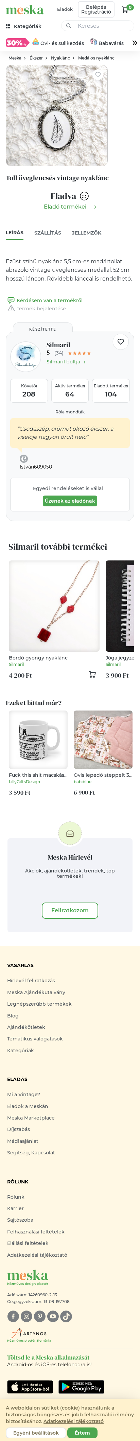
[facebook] (13, 1316)
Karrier (15, 1208)
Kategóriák (20, 1051)
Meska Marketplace (31, 1118)
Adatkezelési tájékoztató (37, 1255)
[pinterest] (40, 1316)
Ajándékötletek (26, 1027)
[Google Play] (30, 1387)
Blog (13, 1016)
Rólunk (15, 1197)
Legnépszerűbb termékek (39, 1004)
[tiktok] (66, 1316)
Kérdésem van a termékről (50, 300)
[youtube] (53, 1316)
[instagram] (26, 1316)
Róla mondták (70, 411)
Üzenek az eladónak (70, 501)
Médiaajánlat (22, 1141)
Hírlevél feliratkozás (31, 981)
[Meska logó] (25, 10)
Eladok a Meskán (27, 1106)
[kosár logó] (125, 9)
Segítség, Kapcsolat (31, 1153)
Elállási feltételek (28, 1243)
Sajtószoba (20, 1220)
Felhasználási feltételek (36, 1232)
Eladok (65, 9)
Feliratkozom (70, 910)
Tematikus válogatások (35, 1039)
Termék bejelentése (41, 309)
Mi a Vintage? (23, 1094)
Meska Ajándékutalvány (36, 992)
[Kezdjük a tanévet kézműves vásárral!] (18, 42)
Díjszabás (18, 1129)
